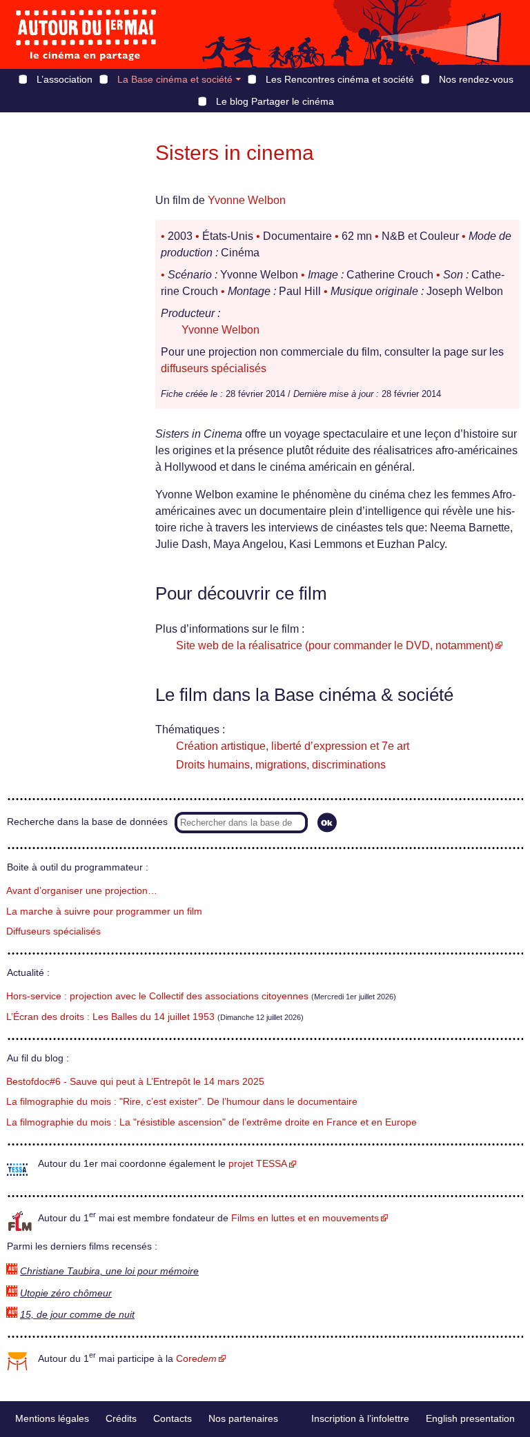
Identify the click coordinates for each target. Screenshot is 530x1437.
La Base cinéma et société (175, 79)
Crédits (121, 1418)
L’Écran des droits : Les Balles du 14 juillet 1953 (110, 1017)
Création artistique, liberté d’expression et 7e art (292, 746)
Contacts (172, 1418)
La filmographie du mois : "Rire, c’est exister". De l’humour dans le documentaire (181, 1102)
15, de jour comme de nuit (77, 1314)
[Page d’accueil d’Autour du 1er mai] (86, 34)
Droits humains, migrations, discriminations (281, 765)
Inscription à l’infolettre (360, 1418)
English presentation (470, 1418)
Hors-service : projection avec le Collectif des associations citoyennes (157, 996)
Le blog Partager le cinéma (275, 101)
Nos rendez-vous (476, 79)
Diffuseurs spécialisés (53, 931)
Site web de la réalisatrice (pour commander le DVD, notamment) (334, 645)
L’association (64, 79)
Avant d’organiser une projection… (81, 891)
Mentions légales (52, 1418)
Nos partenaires (243, 1418)
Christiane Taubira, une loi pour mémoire (109, 1271)
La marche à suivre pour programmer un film (104, 911)
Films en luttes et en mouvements (305, 1218)
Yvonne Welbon (247, 200)
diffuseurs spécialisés (213, 368)
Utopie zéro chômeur (66, 1293)
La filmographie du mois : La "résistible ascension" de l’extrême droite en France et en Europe (211, 1122)
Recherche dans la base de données (87, 822)
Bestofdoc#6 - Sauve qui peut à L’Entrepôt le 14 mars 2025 (135, 1082)
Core (196, 1359)
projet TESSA (257, 1164)
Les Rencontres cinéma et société (340, 79)
